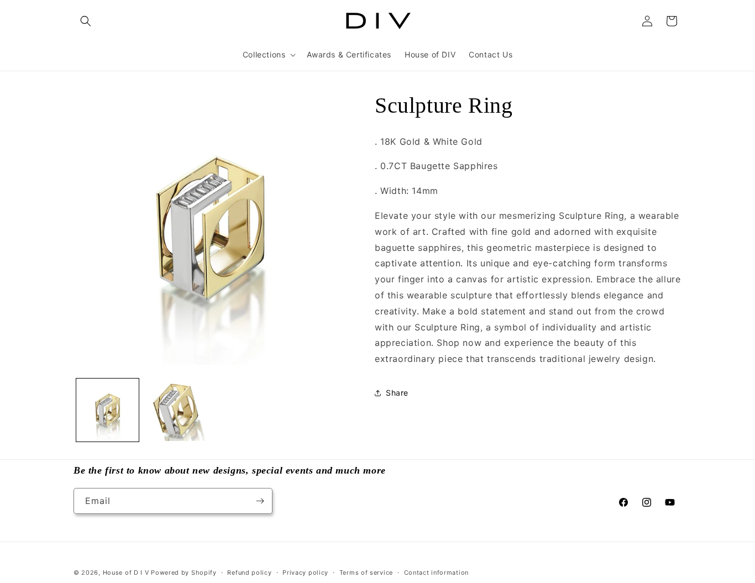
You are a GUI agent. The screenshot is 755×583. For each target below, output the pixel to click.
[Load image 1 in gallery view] (107, 410)
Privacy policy (305, 572)
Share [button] (397, 392)
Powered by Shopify (184, 572)
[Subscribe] (260, 501)
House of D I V (126, 572)
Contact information (436, 572)
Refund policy (249, 572)
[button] (86, 21)
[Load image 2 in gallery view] (175, 410)
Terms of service (366, 572)
